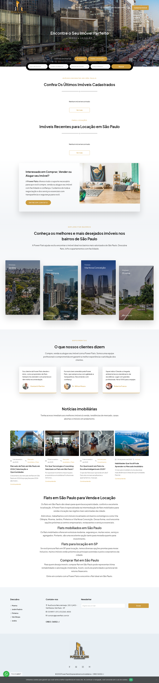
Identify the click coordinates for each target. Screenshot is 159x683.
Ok (131, 680)
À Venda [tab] (81, 59)
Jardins (14, 621)
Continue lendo (15, 484)
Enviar (138, 606)
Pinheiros (15, 613)
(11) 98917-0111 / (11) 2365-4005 (114, 7)
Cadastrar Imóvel (140, 8)
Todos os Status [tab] (62, 59)
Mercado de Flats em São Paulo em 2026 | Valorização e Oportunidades (25, 469)
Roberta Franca (120, 386)
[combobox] (38, 66)
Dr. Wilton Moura (78, 386)
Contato (95, 7)
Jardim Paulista (17, 609)
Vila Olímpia (16, 617)
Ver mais (79, 110)
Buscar (121, 66)
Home (70, 7)
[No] (156, 680)
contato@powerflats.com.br (58, 615)
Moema (14, 606)
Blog (87, 7)
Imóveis (79, 7)
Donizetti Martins (38, 386)
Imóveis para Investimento (102, 461)
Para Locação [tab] (98, 59)
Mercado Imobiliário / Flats (33, 461)
